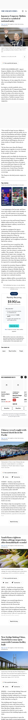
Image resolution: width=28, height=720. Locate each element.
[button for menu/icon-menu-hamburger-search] (25, 11)
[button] (22, 11)
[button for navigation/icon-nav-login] (22, 11)
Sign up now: (4, 24)
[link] (9, 11)
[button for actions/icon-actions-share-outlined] (24, 56)
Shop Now (6, 408)
